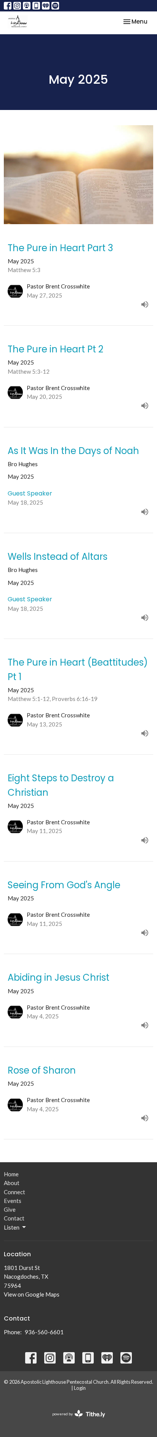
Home (11, 1174)
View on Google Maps (31, 1294)
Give (10, 1209)
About (11, 1182)
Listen (11, 1227)
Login (80, 1388)
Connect (14, 1191)
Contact (14, 1218)
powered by (75, 1420)
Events (12, 1200)
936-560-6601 (44, 1332)
